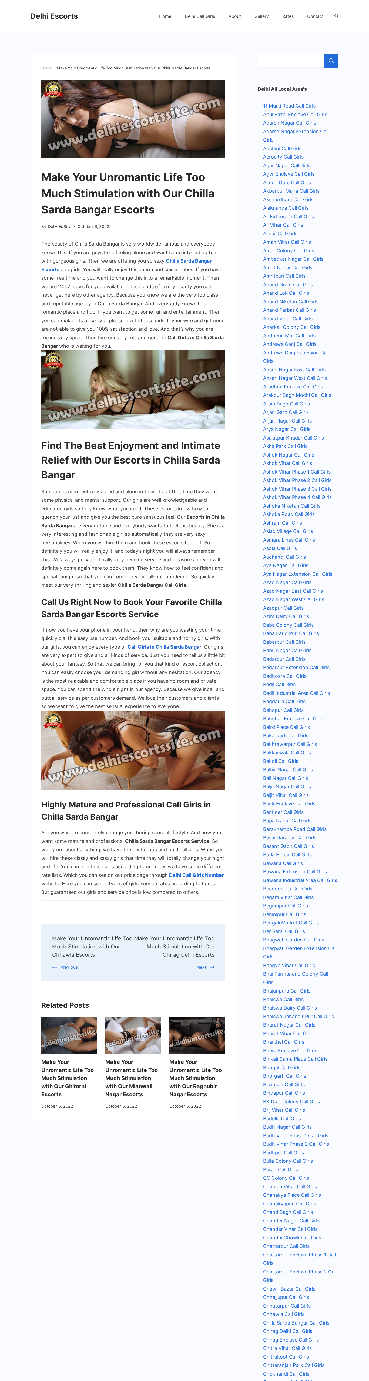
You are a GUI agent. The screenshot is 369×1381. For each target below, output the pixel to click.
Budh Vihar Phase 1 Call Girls (295, 1135)
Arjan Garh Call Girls (286, 412)
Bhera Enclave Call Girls (290, 1050)
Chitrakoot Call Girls (286, 1357)
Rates (288, 16)
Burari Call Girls (280, 1169)
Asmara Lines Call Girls (289, 540)
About (235, 16)
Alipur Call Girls (280, 233)
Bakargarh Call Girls (285, 735)
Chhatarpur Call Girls (287, 1306)
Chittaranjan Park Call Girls (293, 1365)
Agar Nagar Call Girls (287, 165)
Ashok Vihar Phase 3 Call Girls (297, 489)
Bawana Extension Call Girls (295, 871)
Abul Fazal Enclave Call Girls (295, 114)
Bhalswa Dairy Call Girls (290, 1008)
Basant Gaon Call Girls (288, 846)
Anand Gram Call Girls (288, 284)
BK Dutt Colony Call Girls (291, 1101)
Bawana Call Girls (283, 863)
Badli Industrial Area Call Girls (296, 693)
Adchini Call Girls (282, 148)
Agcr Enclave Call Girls (288, 174)
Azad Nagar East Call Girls (293, 591)
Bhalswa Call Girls (283, 999)
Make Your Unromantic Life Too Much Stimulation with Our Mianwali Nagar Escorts (131, 1078)
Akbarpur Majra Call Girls (291, 191)
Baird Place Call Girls (286, 727)
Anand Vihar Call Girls (288, 318)
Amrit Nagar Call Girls (287, 267)
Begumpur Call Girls (285, 906)
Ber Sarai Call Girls (284, 931)
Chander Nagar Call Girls (291, 1221)
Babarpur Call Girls (284, 642)
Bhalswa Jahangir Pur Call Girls (298, 1016)
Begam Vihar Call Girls (288, 897)
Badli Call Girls (279, 684)
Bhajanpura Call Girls (286, 991)
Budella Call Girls (282, 1118)
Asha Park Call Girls (285, 446)
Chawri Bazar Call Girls (289, 1289)
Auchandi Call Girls (284, 557)
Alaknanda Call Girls (285, 208)
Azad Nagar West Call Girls (293, 599)
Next (201, 967)
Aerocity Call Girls (283, 157)
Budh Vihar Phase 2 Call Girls (296, 1144)
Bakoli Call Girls (280, 761)
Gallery (261, 16)
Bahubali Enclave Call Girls (293, 718)
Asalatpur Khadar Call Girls (293, 438)
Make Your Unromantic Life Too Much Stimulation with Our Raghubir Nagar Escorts (195, 1078)
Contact (315, 16)
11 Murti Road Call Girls (289, 106)
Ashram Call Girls (282, 523)
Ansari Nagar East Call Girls (294, 370)
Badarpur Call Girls (284, 659)
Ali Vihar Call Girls (283, 225)
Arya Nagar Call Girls (286, 429)
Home (165, 16)
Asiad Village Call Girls (288, 531)
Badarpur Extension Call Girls (296, 667)
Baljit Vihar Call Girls (286, 795)
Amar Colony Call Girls (288, 250)
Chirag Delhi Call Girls (287, 1331)
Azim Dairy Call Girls (286, 616)
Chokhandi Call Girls (286, 1374)
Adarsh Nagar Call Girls (289, 123)
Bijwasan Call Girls (284, 1084)
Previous (69, 967)
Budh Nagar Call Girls (287, 1127)
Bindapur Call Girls (284, 1093)
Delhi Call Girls (200, 16)
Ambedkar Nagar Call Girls (293, 259)
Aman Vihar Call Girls (287, 242)
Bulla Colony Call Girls (288, 1161)
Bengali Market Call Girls (291, 923)
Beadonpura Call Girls (287, 888)
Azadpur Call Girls (283, 608)
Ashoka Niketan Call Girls (292, 506)
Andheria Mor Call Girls (289, 335)
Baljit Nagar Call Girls (287, 786)
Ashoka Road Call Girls (289, 514)
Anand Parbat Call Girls (289, 310)
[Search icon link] (335, 16)
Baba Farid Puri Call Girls (291, 633)
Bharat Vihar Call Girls (288, 1033)
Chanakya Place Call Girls (292, 1195)
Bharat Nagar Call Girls (289, 1025)
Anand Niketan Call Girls (290, 301)
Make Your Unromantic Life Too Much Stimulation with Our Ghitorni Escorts (67, 1078)
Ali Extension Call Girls (288, 216)
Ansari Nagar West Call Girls (295, 378)
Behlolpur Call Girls (284, 914)
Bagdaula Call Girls (284, 701)
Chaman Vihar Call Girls (290, 1186)
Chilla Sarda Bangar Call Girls (296, 1323)
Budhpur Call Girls (283, 1152)
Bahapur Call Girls (283, 710)
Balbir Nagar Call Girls (288, 769)
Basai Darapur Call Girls (289, 837)
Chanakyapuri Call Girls (289, 1203)
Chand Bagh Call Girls (288, 1212)
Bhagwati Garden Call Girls (293, 940)
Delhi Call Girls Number (196, 875)
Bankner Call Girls (283, 812)
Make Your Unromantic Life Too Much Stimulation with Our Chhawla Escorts (92, 946)
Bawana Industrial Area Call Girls (300, 880)
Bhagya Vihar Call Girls (289, 965)
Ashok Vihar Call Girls (287, 463)
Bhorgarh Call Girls (284, 1076)
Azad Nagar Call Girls (287, 582)
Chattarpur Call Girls (286, 1246)
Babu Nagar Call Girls (287, 650)
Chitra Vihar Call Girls (287, 1348)
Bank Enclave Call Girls (289, 803)
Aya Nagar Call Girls (285, 565)
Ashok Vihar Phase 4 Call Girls (297, 497)
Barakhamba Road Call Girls (295, 829)
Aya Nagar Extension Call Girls (297, 574)
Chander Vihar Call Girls (290, 1229)
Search (331, 61)
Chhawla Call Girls (283, 1314)
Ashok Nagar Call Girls (288, 455)
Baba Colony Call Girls (288, 625)
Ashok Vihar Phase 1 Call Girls (297, 472)
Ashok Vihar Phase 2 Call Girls (297, 480)
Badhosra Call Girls (284, 676)
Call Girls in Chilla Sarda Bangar (164, 647)
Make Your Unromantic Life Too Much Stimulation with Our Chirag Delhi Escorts (174, 946)
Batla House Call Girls (287, 854)
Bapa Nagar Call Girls (287, 820)
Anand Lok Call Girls (286, 293)
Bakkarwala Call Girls (287, 752)
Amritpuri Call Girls (284, 276)
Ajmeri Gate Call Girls (287, 182)
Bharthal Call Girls (283, 1042)
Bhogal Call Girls (281, 1067)
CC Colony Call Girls (286, 1178)
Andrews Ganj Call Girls (289, 344)
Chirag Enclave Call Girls (291, 1340)
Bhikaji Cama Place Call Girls (295, 1059)
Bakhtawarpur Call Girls (290, 744)
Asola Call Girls (280, 548)
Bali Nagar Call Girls (285, 778)
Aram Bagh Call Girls (286, 404)
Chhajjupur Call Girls (286, 1297)
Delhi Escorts (54, 16)
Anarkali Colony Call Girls (291, 327)
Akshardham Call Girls (288, 199)
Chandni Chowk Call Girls (292, 1238)
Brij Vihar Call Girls (284, 1110)
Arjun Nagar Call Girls (287, 421)
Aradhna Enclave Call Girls (293, 387)
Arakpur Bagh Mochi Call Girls (297, 395)
